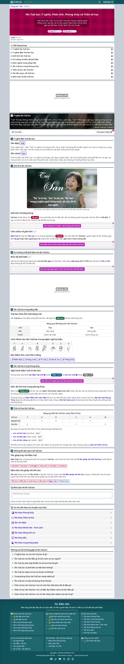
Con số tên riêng (20, 440)
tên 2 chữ (106, 261)
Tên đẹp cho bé (21, 619)
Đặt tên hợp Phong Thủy (60, 616)
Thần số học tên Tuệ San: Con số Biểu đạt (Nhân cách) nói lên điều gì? (44, 589)
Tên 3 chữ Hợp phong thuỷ (23, 625)
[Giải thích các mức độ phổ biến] (29, 257)
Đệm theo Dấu (54, 643)
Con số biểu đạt (19, 436)
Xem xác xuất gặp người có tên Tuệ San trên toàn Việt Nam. (62, 269)
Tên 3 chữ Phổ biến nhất (22, 622)
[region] (62, 96)
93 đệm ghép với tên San (73, 474)
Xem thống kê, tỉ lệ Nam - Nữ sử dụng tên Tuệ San (62, 226)
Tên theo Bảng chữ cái (92, 627)
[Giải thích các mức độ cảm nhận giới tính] (34, 231)
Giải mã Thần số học (99, 445)
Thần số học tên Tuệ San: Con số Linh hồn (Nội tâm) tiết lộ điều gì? (42, 585)
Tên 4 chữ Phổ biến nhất (22, 628)
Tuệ (22, 143)
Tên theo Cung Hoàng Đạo (94, 619)
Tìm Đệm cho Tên (55, 646)
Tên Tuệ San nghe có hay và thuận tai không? (33, 572)
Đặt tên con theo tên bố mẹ (61, 619)
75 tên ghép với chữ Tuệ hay (89, 459)
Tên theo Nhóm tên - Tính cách (95, 625)
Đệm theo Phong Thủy (57, 641)
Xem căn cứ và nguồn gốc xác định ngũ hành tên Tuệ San (62, 381)
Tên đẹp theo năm (22, 616)
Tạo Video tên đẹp (93, 641)
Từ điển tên (62, 604)
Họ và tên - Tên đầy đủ (21, 649)
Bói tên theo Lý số (67, 400)
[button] (62, 2)
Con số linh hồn (19, 433)
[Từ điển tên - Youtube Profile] (60, 659)
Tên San (31, 236)
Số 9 (37, 433)
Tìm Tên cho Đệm (90, 633)
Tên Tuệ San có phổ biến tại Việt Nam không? (33, 567)
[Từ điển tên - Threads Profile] (73, 659)
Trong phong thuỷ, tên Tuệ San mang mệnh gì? (34, 576)
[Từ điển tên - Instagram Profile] (68, 659)
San (24, 153)
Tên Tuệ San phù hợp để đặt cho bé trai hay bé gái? (36, 563)
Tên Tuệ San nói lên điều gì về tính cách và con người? (37, 559)
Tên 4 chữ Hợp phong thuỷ (23, 630)
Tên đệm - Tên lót (19, 643)
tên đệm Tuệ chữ (37, 375)
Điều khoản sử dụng (65, 655)
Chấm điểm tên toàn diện (35, 397)
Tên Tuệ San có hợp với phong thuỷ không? (32, 581)
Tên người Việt (19, 646)
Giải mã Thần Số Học (59, 625)
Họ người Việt (18, 641)
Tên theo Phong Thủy (92, 616)
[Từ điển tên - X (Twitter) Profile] (64, 659)
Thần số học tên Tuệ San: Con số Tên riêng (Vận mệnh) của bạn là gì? (43, 594)
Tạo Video (18, 132)
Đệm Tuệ (14, 236)
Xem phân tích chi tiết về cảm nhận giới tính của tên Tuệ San (62, 244)
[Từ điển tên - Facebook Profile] (51, 659)
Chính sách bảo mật (81, 655)
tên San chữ (71, 375)
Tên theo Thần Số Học (92, 622)
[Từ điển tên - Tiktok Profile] (55, 659)
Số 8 (39, 437)
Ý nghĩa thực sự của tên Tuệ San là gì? (30, 554)
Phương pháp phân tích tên (45, 655)
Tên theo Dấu (89, 630)
